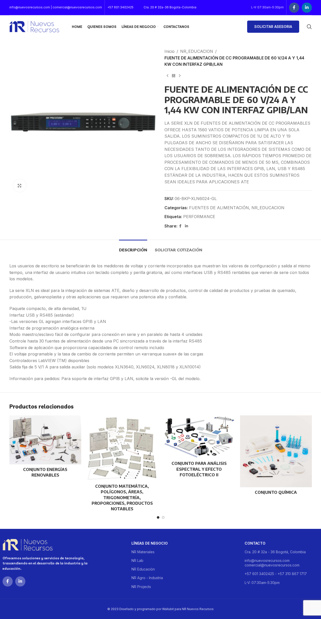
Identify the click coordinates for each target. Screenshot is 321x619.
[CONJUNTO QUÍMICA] (276, 451)
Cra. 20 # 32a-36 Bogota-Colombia (170, 7)
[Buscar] (309, 27)
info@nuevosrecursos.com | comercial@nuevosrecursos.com (55, 7)
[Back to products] (174, 76)
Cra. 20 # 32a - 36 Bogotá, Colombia (275, 552)
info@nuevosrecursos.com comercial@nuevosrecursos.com (272, 562)
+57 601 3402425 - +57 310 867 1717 (276, 574)
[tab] (133, 247)
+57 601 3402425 (120, 7)
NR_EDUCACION (196, 51)
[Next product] (180, 76)
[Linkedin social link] (307, 8)
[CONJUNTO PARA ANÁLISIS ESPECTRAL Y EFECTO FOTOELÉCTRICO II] (199, 436)
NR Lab (137, 560)
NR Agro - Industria (147, 578)
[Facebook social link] (294, 8)
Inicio (169, 51)
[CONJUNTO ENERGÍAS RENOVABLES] (45, 439)
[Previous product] (167, 76)
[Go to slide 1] (158, 517)
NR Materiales (143, 552)
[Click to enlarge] (19, 185)
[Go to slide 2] (163, 517)
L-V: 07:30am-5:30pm (262, 582)
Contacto (255, 543)
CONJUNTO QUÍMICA (276, 492)
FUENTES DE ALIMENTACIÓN (219, 207)
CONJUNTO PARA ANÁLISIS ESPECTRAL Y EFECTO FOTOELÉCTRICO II (199, 469)
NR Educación (143, 569)
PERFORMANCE (199, 216)
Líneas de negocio (149, 543)
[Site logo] (34, 26)
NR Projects (141, 586)
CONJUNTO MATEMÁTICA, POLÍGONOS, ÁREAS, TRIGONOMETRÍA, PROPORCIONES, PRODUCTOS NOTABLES (122, 498)
